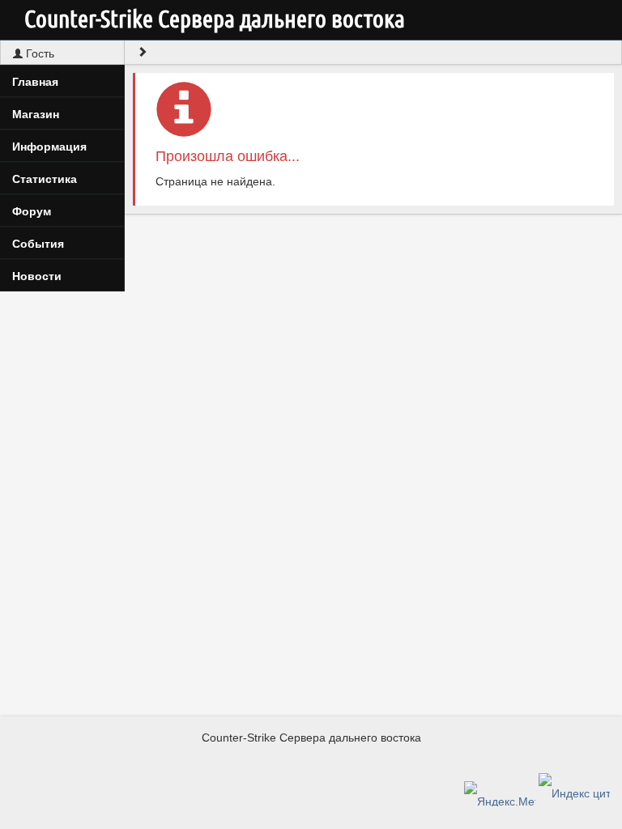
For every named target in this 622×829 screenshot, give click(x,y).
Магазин (35, 114)
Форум (31, 211)
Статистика (44, 178)
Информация (49, 146)
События (38, 243)
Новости (37, 276)
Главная (35, 81)
